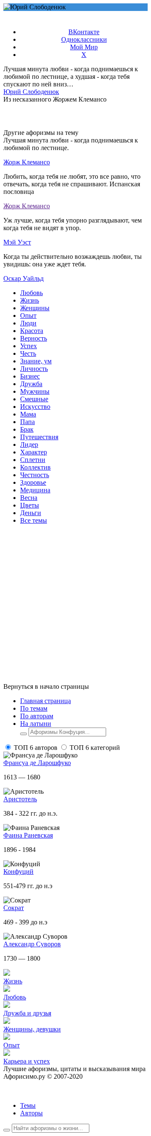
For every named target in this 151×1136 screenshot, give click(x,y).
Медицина (35, 490)
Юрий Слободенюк (31, 91)
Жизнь (29, 300)
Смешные (34, 399)
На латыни (35, 723)
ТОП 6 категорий (95, 747)
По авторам (36, 716)
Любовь (31, 292)
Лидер (29, 444)
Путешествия (39, 436)
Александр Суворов (32, 944)
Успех (28, 345)
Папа (27, 421)
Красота (31, 330)
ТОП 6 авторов (35, 747)
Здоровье (33, 482)
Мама (28, 414)
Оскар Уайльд (23, 278)
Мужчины (34, 391)
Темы (28, 1105)
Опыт (28, 315)
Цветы (29, 505)
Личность (34, 368)
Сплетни (32, 459)
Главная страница (45, 700)
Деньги (30, 512)
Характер (33, 452)
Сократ (13, 907)
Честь (28, 353)
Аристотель (20, 799)
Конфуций (18, 871)
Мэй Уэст (17, 242)
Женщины (34, 308)
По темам (33, 708)
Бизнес (30, 376)
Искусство (35, 406)
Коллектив (35, 467)
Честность (34, 474)
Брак (27, 429)
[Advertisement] (75, 607)
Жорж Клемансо (26, 162)
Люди (28, 323)
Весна (28, 497)
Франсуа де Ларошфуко (37, 762)
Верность (33, 338)
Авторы (31, 1113)
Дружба (31, 383)
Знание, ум (36, 361)
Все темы (33, 520)
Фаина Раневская (28, 835)
